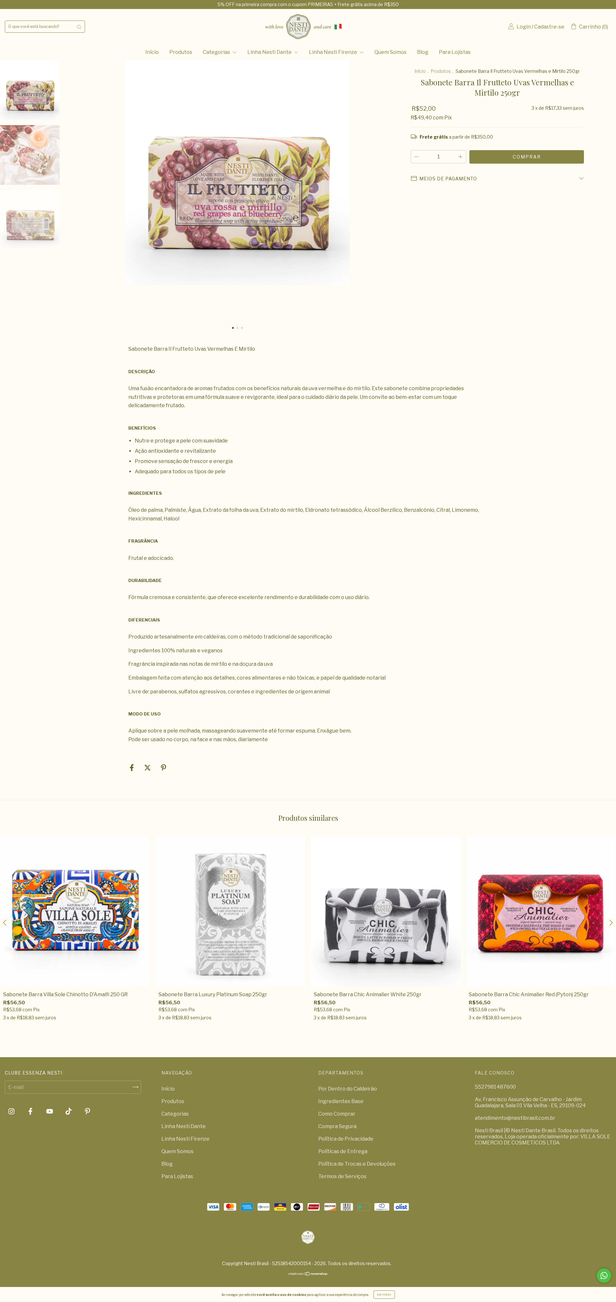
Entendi (384, 1294)
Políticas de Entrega (342, 1151)
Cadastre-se (549, 27)
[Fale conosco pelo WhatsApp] (604, 1275)
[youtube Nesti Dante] (50, 1111)
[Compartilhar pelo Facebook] (132, 768)
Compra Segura (337, 1126)
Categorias (217, 52)
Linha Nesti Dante (270, 52)
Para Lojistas (455, 52)
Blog (422, 52)
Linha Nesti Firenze (333, 52)
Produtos (180, 52)
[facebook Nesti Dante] (31, 1111)
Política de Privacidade (345, 1139)
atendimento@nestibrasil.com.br (515, 1118)
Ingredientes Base (341, 1101)
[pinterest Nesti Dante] (87, 1111)
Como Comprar (336, 1114)
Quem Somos (390, 52)
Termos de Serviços (342, 1176)
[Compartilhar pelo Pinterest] (163, 768)
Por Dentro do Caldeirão (347, 1089)
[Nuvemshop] (308, 1274)
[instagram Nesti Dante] (12, 1111)
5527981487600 (495, 1087)
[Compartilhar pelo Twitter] (148, 768)
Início (152, 52)
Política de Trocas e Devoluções (357, 1164)
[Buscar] (78, 26)
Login (524, 27)
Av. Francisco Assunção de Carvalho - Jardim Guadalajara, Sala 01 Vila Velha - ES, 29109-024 (530, 1102)
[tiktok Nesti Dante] (69, 1111)
